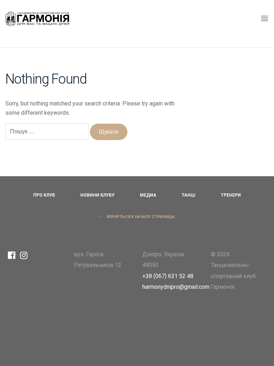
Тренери (231, 195)
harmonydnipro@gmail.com (175, 286)
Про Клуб (44, 195)
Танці (189, 195)
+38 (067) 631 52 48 (167, 276)
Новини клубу (97, 195)
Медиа (148, 195)
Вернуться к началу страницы (140, 216)
